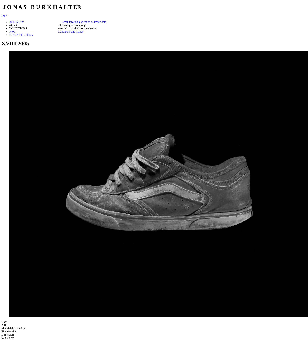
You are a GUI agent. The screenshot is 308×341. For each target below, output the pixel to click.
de (5, 15)
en (2, 15)
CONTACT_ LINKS (21, 34)
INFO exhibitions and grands (46, 31)
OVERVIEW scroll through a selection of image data (57, 21)
